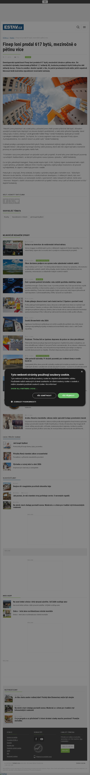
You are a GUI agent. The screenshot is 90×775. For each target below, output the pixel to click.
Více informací (50, 384)
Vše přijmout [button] (68, 395)
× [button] (82, 371)
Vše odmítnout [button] (44, 395)
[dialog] (45, 387)
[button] (45, 388)
